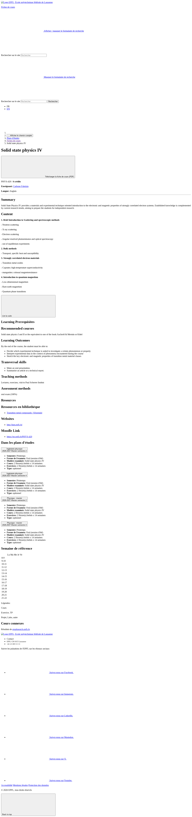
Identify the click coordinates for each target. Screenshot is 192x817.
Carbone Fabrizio (21, 186)
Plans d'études (13, 138)
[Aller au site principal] (28, 133)
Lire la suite (7, 316)
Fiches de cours (8, 7)
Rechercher (53, 101)
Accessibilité (6, 785)
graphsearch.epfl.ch (21, 629)
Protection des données (38, 785)
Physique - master (14, 499)
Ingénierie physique (14, 450)
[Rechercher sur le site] (22, 98)
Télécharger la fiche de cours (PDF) (59, 177)
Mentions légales (20, 785)
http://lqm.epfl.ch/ (14, 425)
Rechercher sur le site (10, 55)
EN (8, 109)
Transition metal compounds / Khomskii (24, 413)
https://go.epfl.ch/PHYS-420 (19, 436)
